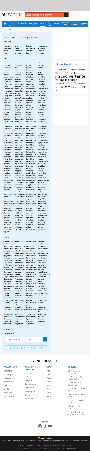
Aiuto (69, 445)
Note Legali (30, 445)
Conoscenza (30, 384)
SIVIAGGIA (68, 441)
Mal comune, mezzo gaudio (77, 395)
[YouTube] (49, 426)
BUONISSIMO (84, 441)
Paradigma (30, 391)
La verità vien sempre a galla (74, 372)
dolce (74, 73)
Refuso (7, 385)
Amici (49, 392)
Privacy (38, 445)
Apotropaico (9, 396)
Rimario (42, 24)
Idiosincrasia (9, 378)
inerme (82, 83)
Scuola (56, 24)
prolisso (60, 77)
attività (82, 69)
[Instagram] (40, 426)
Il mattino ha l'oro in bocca (77, 389)
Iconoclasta (9, 392)
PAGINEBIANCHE (47, 441)
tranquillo (61, 80)
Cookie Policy (47, 445)
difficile (72, 80)
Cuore (49, 389)
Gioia (27, 395)
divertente (75, 76)
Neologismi (33, 24)
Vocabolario (22, 24)
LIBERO (4, 441)
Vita (48, 371)
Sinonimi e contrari (12, 23)
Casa (49, 378)
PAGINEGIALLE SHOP (29, 441)
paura (57, 90)
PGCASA (39, 441)
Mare (49, 381)
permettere (60, 83)
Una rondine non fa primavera (76, 383)
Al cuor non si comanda (74, 407)
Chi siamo (22, 445)
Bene (49, 396)
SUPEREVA (45, 443)
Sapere (15, 15)
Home (5, 24)
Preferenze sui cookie (59, 445)
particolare (60, 87)
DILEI (62, 441)
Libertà (28, 373)
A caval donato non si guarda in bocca (76, 413)
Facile (27, 376)
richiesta (74, 69)
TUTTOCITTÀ (56, 441)
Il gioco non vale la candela (76, 401)
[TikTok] (45, 426)
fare (67, 87)
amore (80, 86)
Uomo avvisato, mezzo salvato (75, 377)
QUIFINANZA (76, 441)
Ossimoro (8, 371)
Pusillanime (9, 381)
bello (73, 87)
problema (63, 72)
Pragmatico (30, 380)
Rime (10, 29)
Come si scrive (50, 23)
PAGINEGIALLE (17, 441)
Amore (49, 385)
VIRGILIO (9, 441)
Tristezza (29, 398)
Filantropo (8, 374)
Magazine (83, 24)
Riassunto (29, 387)
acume (72, 83)
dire (57, 69)
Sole (48, 374)
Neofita (7, 389)
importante (65, 69)
